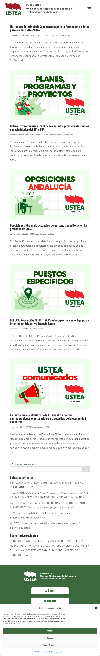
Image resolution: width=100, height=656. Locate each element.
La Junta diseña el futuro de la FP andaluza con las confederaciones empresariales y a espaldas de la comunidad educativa (48, 418)
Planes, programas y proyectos (61, 134)
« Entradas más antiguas (24, 464)
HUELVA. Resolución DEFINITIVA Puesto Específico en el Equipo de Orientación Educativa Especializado (49, 322)
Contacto (50, 601)
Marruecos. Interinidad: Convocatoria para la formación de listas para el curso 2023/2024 (49, 28)
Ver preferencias (50, 645)
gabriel (15, 329)
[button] (96, 608)
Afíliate (50, 591)
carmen (16, 427)
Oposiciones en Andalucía (45, 234)
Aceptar (50, 631)
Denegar (50, 638)
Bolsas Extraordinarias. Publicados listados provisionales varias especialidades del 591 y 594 (49, 127)
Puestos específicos (38, 329)
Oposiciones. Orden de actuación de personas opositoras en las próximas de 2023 (49, 227)
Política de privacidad (56, 652)
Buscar (86, 469)
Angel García (18, 35)
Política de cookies (41, 652)
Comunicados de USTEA (40, 427)
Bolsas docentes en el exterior (61, 35)
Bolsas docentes (41, 35)
